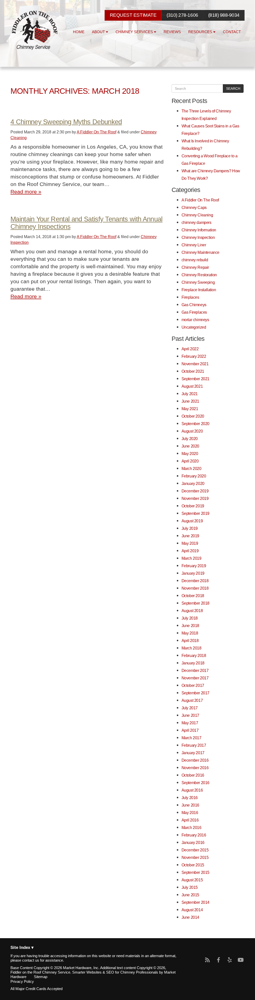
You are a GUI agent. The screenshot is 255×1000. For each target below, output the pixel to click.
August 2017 (192, 700)
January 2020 (193, 483)
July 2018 (190, 618)
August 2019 (192, 521)
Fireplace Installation (199, 289)
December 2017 (195, 670)
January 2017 (193, 752)
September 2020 (195, 423)
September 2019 (195, 513)
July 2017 (190, 708)
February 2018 (194, 655)
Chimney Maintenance (200, 252)
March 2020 (191, 468)
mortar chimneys (195, 319)
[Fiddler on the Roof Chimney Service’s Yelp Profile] (230, 960)
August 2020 (192, 431)
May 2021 (190, 408)
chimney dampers (196, 222)
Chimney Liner (194, 245)
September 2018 (195, 603)
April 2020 (190, 461)
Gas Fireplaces (194, 312)
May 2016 (190, 812)
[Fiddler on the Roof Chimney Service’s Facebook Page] (219, 960)
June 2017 (190, 715)
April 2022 (190, 349)
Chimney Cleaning (197, 215)
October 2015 (193, 865)
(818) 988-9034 (224, 15)
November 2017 (195, 678)
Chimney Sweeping (198, 282)
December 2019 (195, 491)
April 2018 (190, 640)
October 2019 (193, 506)
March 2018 (191, 648)
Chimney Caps (194, 207)
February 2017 (194, 745)
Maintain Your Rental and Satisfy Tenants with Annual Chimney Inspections (86, 222)
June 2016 (190, 805)
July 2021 (190, 393)
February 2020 (194, 476)
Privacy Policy (22, 982)
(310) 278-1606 (182, 15)
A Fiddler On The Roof (96, 132)
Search (233, 89)
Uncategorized (194, 327)
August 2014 (192, 910)
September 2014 (195, 902)
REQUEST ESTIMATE (133, 15)
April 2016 (190, 820)
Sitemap (40, 977)
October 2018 (193, 595)
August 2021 (192, 386)
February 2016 (194, 835)
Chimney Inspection (198, 237)
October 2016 (193, 775)
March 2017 (191, 737)
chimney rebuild (195, 260)
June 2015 (190, 895)
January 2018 (193, 663)
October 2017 (193, 685)
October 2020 (193, 416)
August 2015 (192, 880)
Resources (200, 32)
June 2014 (190, 917)
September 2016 (195, 782)
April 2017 (190, 730)
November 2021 (195, 364)
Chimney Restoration (199, 275)
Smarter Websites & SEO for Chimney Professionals (115, 972)
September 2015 (195, 872)
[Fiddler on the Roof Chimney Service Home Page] (35, 30)
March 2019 (191, 558)
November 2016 (195, 767)
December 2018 (195, 580)
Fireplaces (190, 297)
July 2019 (190, 528)
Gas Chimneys (194, 304)
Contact (232, 32)
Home (78, 32)
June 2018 (190, 625)
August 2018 (192, 610)
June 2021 (190, 401)
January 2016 (193, 842)
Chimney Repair (195, 267)
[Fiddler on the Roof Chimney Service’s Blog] (208, 960)
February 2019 (194, 565)
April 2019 (190, 550)
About (99, 32)
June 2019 (190, 536)
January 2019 (193, 573)
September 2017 (195, 693)
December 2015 (195, 850)
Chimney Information (199, 230)
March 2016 (191, 827)
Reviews (172, 32)
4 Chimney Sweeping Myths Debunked (66, 122)
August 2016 (192, 790)
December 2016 (195, 760)
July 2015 (190, 887)
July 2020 (190, 438)
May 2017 (190, 723)
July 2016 (190, 797)
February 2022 (194, 356)
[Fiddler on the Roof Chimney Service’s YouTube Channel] (241, 960)
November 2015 (195, 857)
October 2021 (193, 371)
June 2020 (190, 446)
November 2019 (195, 498)
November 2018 (195, 588)
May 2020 (190, 453)
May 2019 (190, 543)
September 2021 (195, 378)
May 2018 (190, 633)
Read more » (25, 191)
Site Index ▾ (22, 948)
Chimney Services (135, 32)
